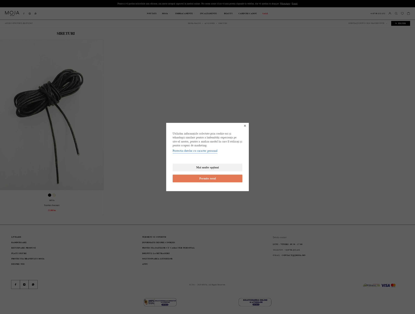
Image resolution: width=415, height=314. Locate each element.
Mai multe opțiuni (207, 167)
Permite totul (207, 179)
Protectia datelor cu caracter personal (195, 151)
